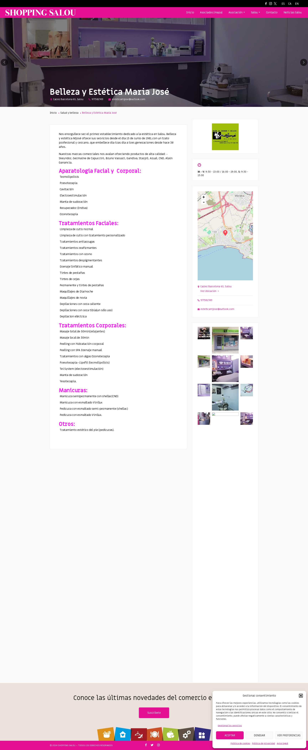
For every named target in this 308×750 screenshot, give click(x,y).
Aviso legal (282, 743)
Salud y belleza (69, 113)
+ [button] (203, 197)
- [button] (203, 202)
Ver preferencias (289, 735)
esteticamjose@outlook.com (128, 99)
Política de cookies (240, 743)
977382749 (97, 99)
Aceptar (230, 735)
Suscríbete (154, 713)
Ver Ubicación (208, 291)
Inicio (53, 113)
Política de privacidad (263, 743)
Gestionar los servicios (230, 725)
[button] (301, 695)
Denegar (259, 735)
